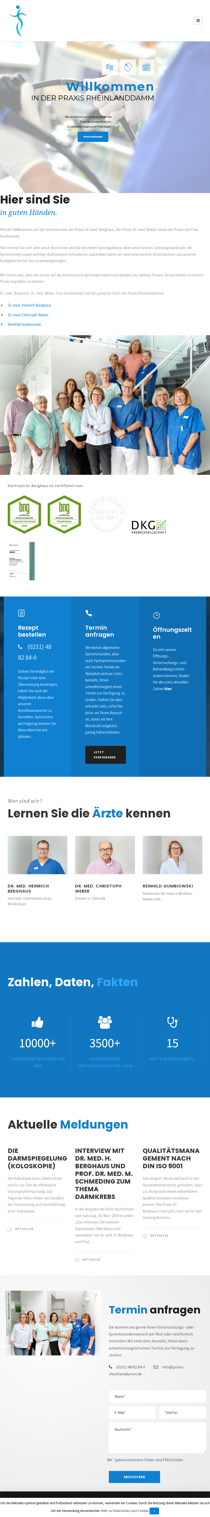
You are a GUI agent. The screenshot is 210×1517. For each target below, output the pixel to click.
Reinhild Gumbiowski (168, 886)
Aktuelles (24, 1229)
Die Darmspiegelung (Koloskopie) (37, 1158)
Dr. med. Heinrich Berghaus (28, 888)
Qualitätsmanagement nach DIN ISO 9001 (171, 1158)
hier (168, 688)
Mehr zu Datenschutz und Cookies (125, 1511)
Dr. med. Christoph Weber (98, 888)
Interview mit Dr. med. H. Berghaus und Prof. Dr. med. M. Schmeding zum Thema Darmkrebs (104, 1173)
